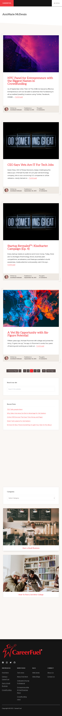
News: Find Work (22, 676)
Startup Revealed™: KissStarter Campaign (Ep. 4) (28, 247)
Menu (58, 3)
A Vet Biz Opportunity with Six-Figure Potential (28, 334)
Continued (19, 97)
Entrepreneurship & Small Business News (23, 690)
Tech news (20, 672)
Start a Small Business (31, 548)
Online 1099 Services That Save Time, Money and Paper (25, 417)
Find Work (5, 672)
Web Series (35, 672)
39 (44, 370)
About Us (50, 672)
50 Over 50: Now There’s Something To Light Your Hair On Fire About (29, 425)
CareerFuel (6, 3)
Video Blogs (36, 676)
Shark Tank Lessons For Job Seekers (18, 421)
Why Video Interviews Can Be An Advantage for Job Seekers (26, 413)
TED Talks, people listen (15, 409)
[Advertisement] (31, 458)
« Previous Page (12, 370)
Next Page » (50, 370)
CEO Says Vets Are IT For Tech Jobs (31, 165)
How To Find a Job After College (31, 595)
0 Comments (41, 110)
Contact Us (51, 676)
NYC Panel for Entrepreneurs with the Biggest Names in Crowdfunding (30, 81)
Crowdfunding (6, 690)
